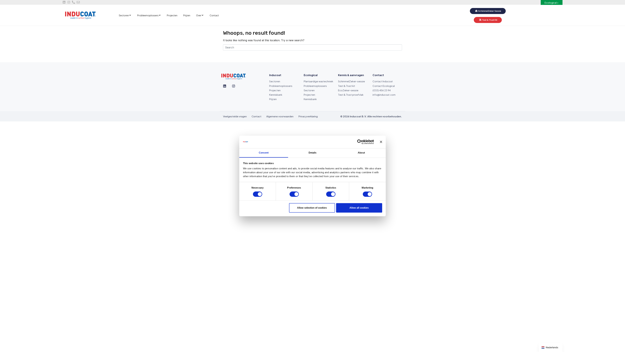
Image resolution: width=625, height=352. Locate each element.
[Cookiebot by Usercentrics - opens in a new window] (359, 141)
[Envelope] (78, 2)
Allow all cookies (359, 207)
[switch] (294, 194)
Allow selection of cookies (312, 207)
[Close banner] (381, 142)
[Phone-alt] (73, 2)
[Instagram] (68, 2)
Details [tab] (313, 152)
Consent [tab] (264, 152)
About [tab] (361, 152)
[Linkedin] (64, 2)
